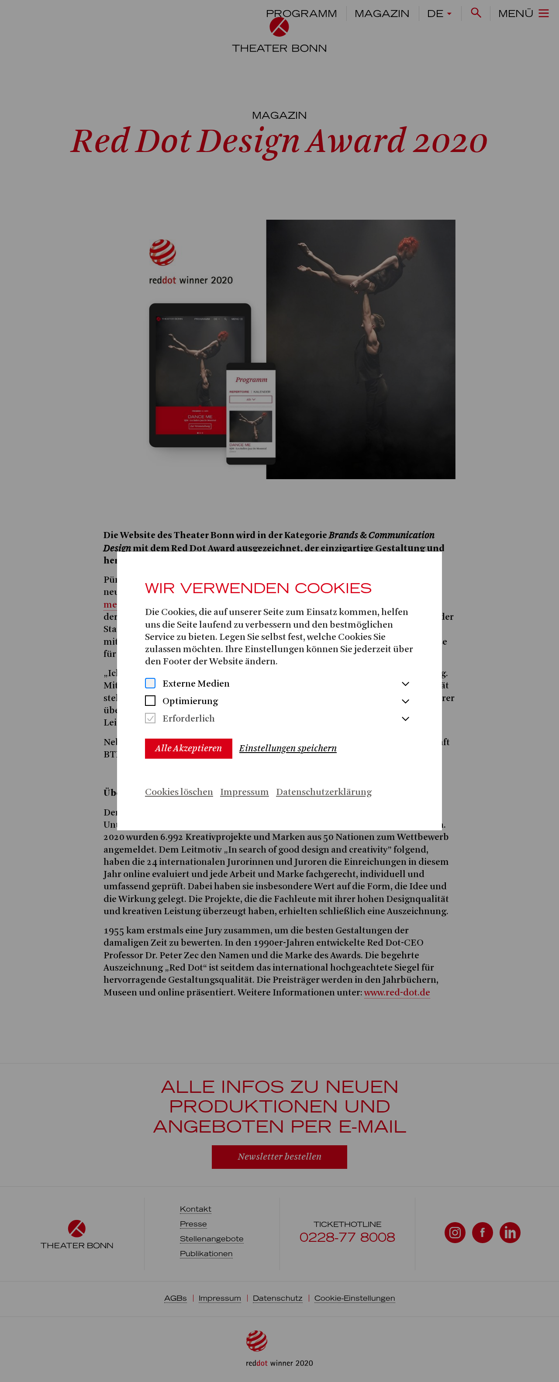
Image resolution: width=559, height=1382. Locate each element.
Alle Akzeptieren (188, 748)
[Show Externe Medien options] (405, 684)
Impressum (244, 793)
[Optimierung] (150, 701)
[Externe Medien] (150, 684)
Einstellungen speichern (288, 748)
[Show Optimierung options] (405, 702)
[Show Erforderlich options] (405, 719)
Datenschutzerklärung (324, 793)
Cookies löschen (179, 793)
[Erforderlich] (150, 719)
